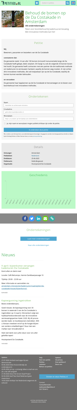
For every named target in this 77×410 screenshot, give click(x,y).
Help (40, 357)
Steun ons (58, 364)
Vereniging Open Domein (38, 402)
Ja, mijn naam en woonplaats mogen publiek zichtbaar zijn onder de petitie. (33, 123)
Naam (6, 102)
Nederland (35, 156)
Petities (41, 362)
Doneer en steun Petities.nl (57, 376)
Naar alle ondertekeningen (38, 245)
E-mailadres (8, 109)
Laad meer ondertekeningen (38, 239)
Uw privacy (59, 360)
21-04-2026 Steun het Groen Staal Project (16, 374)
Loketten (42, 364)
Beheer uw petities (45, 367)
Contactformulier (45, 385)
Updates (58, 357)
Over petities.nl (60, 362)
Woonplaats (8, 116)
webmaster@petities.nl (47, 387)
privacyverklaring (37, 136)
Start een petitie (44, 360)
